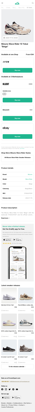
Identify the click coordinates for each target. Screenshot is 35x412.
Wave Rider (21, 7)
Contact (21, 405)
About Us (4, 405)
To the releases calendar (16, 366)
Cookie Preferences (7, 407)
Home (3, 7)
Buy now (17, 70)
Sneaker (8, 7)
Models (9, 403)
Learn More (22, 148)
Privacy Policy (13, 405)
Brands (3, 403)
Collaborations (17, 403)
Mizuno (15, 7)
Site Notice (27, 403)
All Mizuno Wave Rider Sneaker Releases (17, 157)
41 (4, 94)
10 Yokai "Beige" (30, 7)
